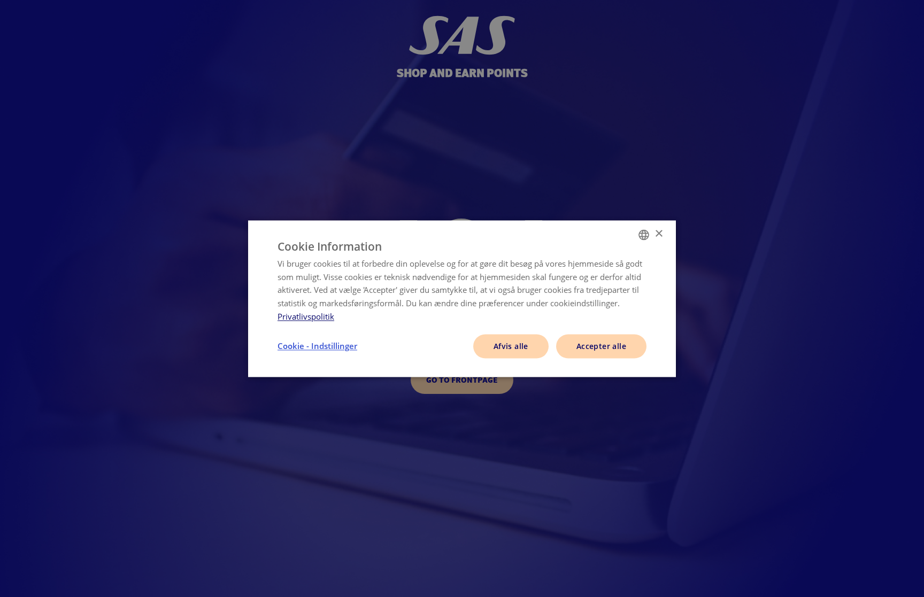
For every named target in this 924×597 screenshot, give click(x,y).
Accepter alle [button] (601, 346)
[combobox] (643, 234)
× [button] (658, 234)
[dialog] (462, 298)
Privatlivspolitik (306, 316)
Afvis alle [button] (511, 346)
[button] (317, 346)
